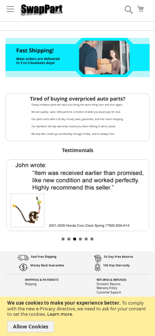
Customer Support (109, 292)
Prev (12, 58)
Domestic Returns (108, 284)
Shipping (30, 284)
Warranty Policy (107, 288)
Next (142, 58)
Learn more (59, 314)
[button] (63, 239)
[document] (77, 316)
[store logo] (41, 9)
